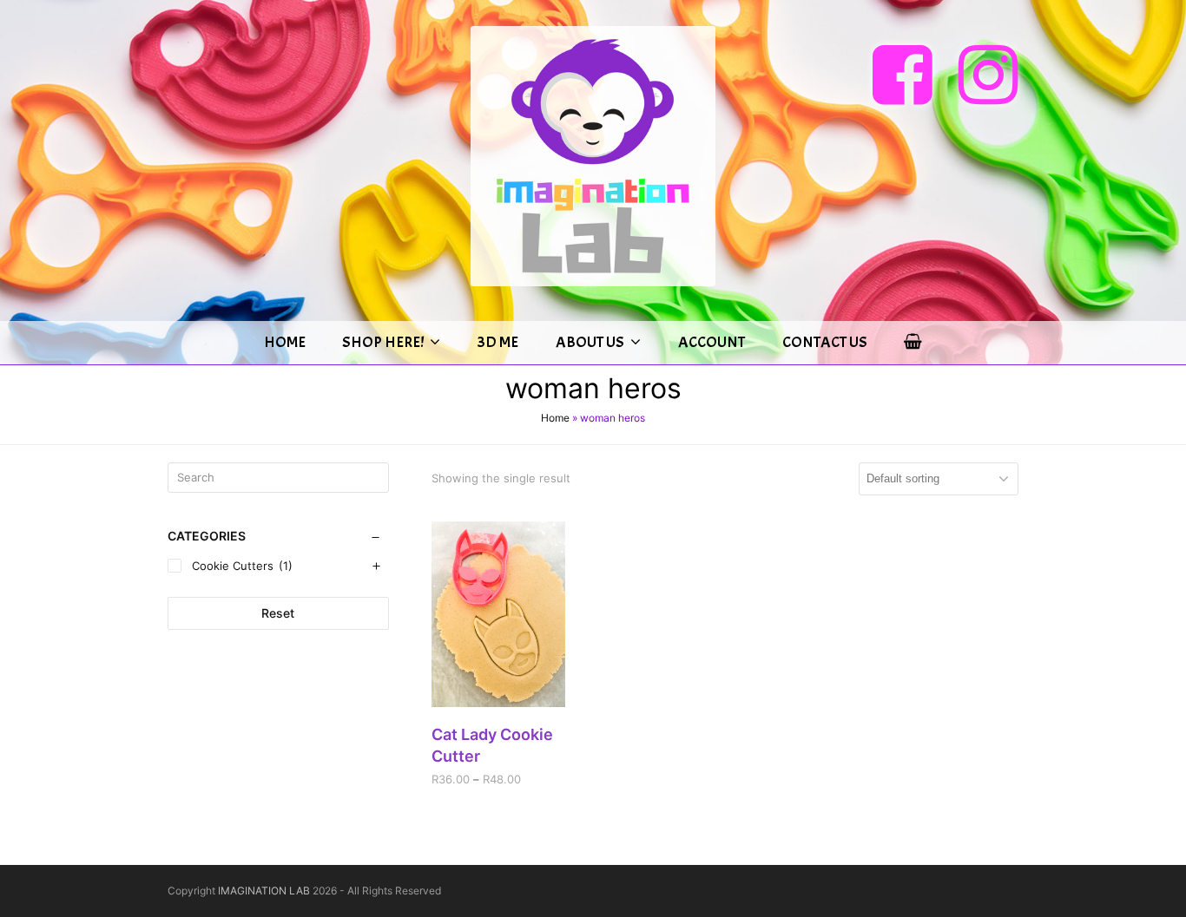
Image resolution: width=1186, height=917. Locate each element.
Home (555, 417)
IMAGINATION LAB (264, 890)
